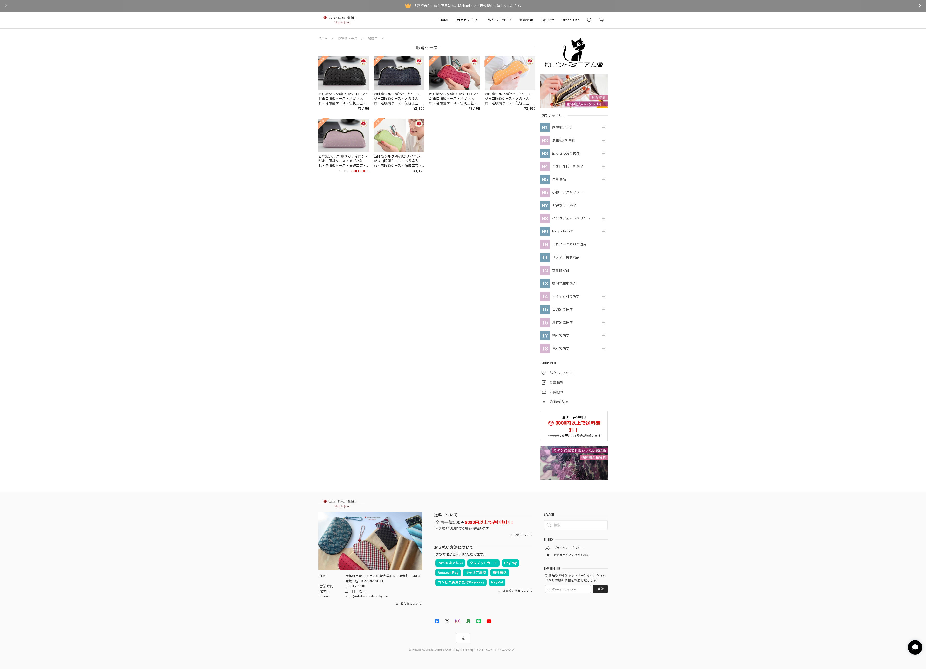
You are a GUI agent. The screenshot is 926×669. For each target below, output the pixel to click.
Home (322, 38)
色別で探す (561, 348)
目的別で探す (562, 309)
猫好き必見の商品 (566, 153)
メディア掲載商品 (566, 257)
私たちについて (500, 20)
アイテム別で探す (566, 296)
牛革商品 (559, 179)
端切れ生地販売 (564, 283)
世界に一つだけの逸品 (569, 244)
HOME (444, 20)
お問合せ (547, 20)
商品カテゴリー (468, 20)
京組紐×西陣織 (563, 140)
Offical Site (570, 20)
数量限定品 (561, 270)
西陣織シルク (562, 127)
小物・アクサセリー (567, 192)
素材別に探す (562, 322)
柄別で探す (561, 335)
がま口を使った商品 (567, 166)
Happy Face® (563, 231)
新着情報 (526, 20)
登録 (600, 589)
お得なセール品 (564, 205)
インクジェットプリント (571, 218)
